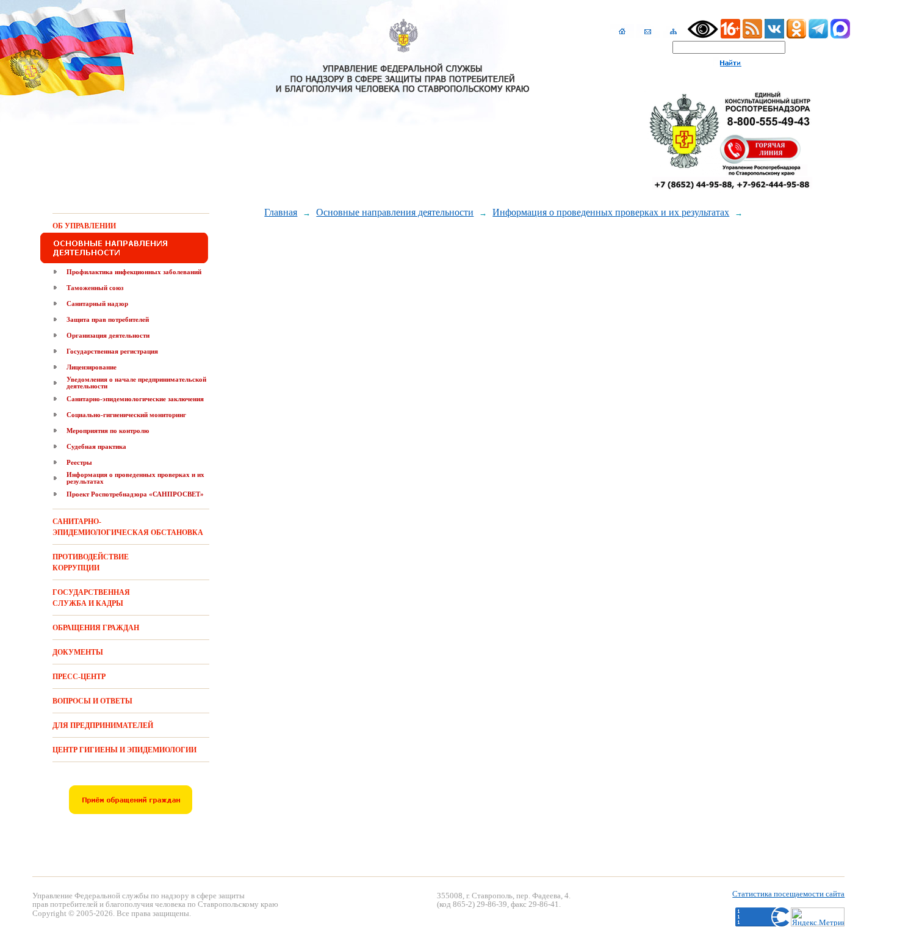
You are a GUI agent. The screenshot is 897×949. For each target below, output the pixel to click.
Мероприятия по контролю (108, 430)
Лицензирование (92, 367)
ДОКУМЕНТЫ (77, 652)
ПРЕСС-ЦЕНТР (79, 676)
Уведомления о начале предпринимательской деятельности (136, 383)
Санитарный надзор (97, 303)
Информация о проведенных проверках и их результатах (135, 478)
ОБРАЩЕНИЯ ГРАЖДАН (95, 628)
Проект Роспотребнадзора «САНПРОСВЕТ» (135, 494)
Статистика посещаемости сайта (788, 893)
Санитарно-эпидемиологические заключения (135, 398)
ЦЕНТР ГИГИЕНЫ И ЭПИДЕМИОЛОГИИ (124, 750)
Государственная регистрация (112, 351)
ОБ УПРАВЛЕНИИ (84, 226)
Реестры (79, 462)
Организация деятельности (108, 335)
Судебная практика (96, 446)
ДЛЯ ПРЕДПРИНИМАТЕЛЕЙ (102, 725)
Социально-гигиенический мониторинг (126, 414)
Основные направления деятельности (395, 212)
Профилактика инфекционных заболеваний (134, 271)
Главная (280, 212)
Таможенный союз (95, 287)
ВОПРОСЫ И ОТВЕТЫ (92, 701)
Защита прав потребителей (108, 319)
